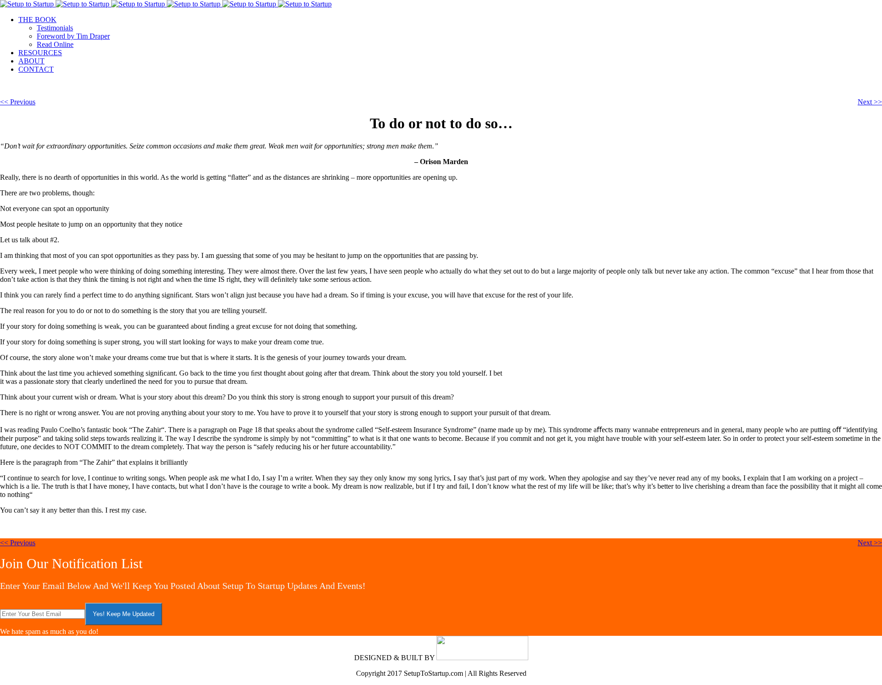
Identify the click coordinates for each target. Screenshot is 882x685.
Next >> (870, 102)
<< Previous (17, 102)
